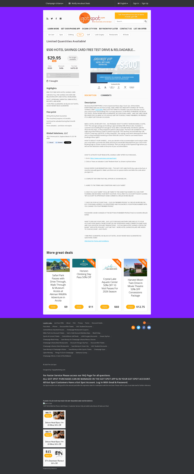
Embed (60, 142)
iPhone (55, 326)
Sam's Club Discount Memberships (78, 333)
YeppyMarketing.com (58, 370)
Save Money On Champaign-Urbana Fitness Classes (78, 339)
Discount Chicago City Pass (79, 343)
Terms (87, 323)
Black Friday (96, 333)
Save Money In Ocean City (80, 346)
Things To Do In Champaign (64, 353)
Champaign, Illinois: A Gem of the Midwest (57, 356)
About (68, 323)
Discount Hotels (97, 323)
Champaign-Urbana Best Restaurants (55, 343)
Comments (106, 95)
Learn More (53, 28)
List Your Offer (59, 323)
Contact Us (126, 28)
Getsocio (54, 469)
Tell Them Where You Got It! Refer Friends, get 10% (131, 16)
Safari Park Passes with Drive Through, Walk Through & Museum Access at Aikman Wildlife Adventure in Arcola (58, 288)
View (53, 306)
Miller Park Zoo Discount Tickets (53, 333)
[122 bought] (135, 267)
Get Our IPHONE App (70, 28)
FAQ (74, 323)
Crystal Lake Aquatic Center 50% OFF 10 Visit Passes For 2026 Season (109, 285)
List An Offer (140, 28)
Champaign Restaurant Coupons (78, 330)
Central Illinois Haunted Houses (53, 330)
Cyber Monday (48, 353)
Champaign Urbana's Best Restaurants (56, 346)
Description (90, 95)
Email (51, 142)
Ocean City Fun (89, 28)
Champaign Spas (99, 349)
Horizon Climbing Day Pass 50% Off (84, 274)
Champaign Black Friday (51, 339)
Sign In (136, 3)
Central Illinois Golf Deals (70, 336)
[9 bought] (84, 263)
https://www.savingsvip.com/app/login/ (103, 158)
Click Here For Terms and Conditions (97, 241)
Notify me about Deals (81, 3)
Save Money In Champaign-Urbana (54, 349)
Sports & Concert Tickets (51, 336)
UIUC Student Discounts (84, 326)
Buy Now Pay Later (108, 28)
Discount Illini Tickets (67, 326)
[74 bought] (58, 265)
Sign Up (145, 3)
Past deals (46, 326)
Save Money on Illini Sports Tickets (80, 349)
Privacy (80, 323)
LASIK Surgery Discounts (89, 336)
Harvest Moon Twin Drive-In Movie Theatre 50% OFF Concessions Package (135, 287)
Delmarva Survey (81, 353)
